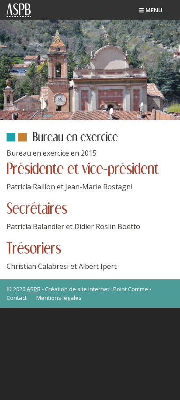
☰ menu (151, 10)
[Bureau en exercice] (90, 69)
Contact (17, 298)
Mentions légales (59, 298)
